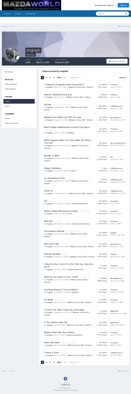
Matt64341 (114, 311)
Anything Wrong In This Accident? (60, 289)
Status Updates (11, 84)
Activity (18, 14)
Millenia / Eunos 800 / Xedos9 (81, 87)
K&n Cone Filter (52, 244)
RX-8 (70, 214)
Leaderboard (30, 14)
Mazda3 (75, 292)
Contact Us (65, 385)
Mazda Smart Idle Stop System (59, 332)
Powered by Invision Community (65, 390)
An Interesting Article (54, 178)
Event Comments (11, 123)
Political (73, 171)
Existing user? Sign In (104, 5)
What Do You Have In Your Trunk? (61, 277)
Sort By (122, 77)
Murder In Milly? (52, 155)
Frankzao (114, 95)
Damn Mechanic (52, 342)
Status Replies (10, 89)
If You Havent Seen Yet (55, 322)
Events (7, 118)
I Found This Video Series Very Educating (64, 309)
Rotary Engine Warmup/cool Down (61, 211)
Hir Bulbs (49, 299)
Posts (7, 106)
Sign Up (123, 5)
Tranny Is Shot (51, 352)
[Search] (126, 14)
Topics (7, 101)
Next (59, 77)
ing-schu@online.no (118, 143)
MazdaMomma (116, 278)
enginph (49, 87)
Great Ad (48, 190)
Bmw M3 (48, 221)
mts (111, 157)
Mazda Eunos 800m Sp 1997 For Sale (62, 117)
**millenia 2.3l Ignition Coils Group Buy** (64, 84)
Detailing (70, 133)
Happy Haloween (52, 168)
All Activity (9, 72)
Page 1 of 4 (74, 77)
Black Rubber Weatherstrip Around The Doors (67, 127)
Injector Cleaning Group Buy (58, 94)
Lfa (46, 201)
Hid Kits (48, 104)
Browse (7, 14)
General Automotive (80, 204)
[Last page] (65, 77)
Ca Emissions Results (54, 231)
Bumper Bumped (52, 254)
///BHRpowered (116, 106)
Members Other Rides (81, 224)
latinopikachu (115, 117)
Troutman (114, 85)
